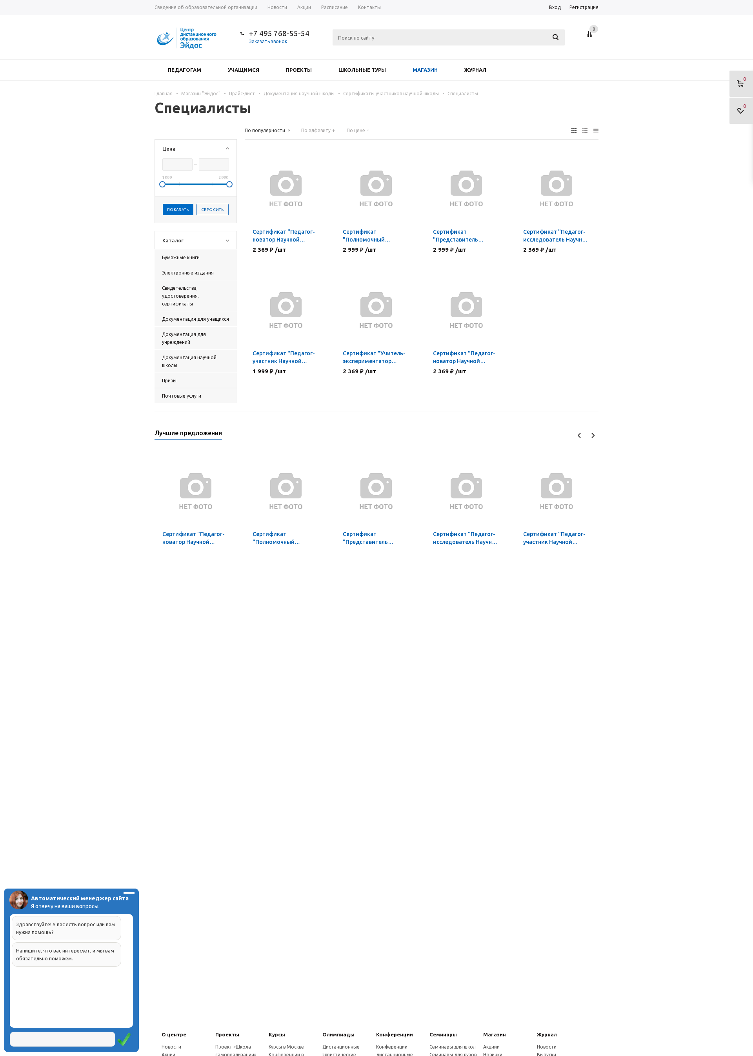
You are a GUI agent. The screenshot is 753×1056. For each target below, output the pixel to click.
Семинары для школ (452, 1046)
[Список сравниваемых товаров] (590, 37)
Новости (171, 1046)
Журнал (475, 70)
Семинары (443, 1034)
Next (592, 435)
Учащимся (243, 70)
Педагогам (184, 70)
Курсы (277, 1034)
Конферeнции (394, 1034)
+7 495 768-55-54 (279, 33)
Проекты (299, 70)
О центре (174, 1034)
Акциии (491, 1046)
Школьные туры (362, 70)
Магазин (425, 70)
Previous (579, 435)
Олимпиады (338, 1034)
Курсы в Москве (286, 1046)
